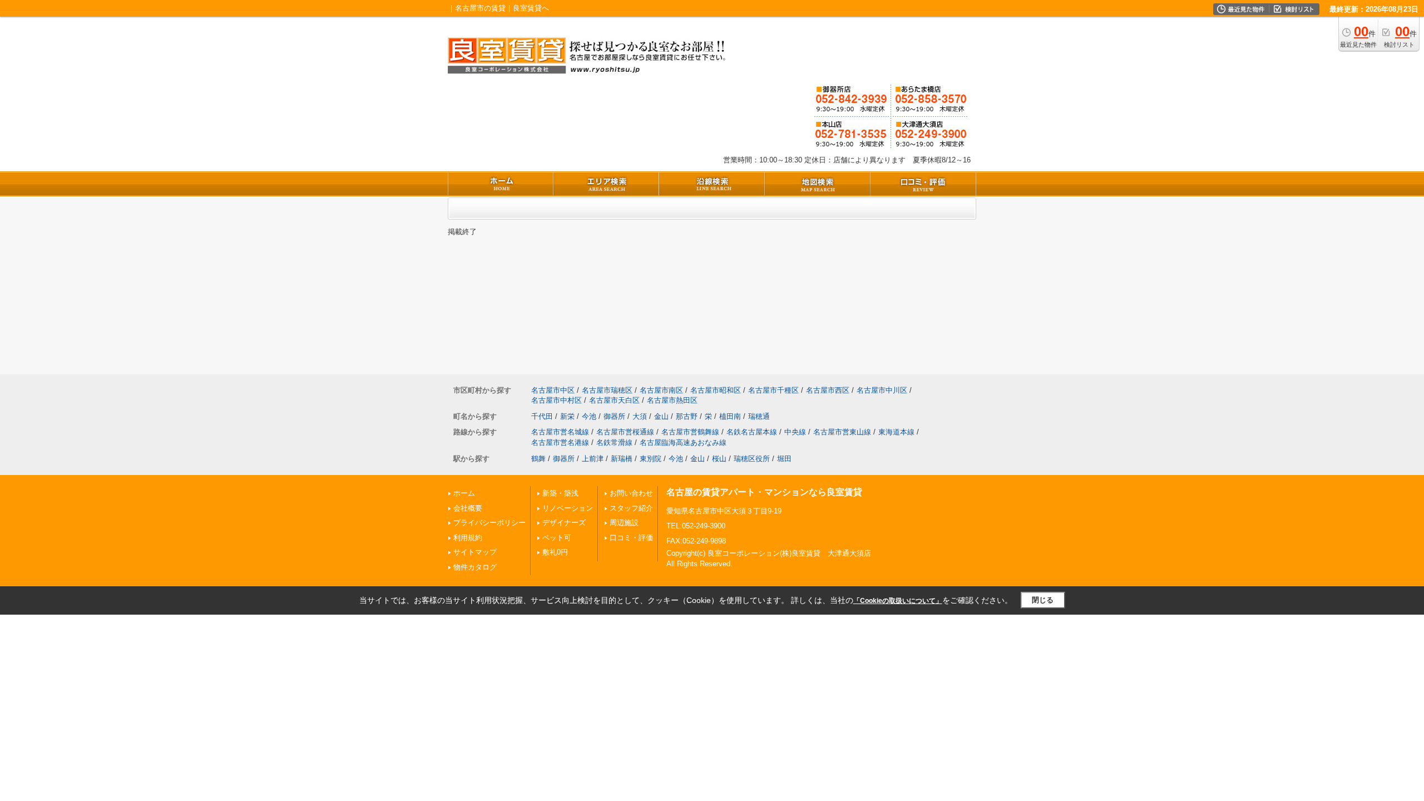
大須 (639, 416)
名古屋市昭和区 (715, 390)
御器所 (614, 416)
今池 (589, 416)
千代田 (542, 416)
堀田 (784, 458)
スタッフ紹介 (631, 508)
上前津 (593, 458)
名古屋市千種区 (773, 390)
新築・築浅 (560, 493)
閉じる (1043, 600)
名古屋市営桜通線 (625, 432)
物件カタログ (475, 567)
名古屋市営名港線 (560, 442)
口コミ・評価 (631, 537)
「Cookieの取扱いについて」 (897, 601)
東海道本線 (896, 432)
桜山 (719, 458)
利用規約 (467, 537)
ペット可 (556, 537)
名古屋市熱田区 (672, 400)
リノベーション (567, 508)
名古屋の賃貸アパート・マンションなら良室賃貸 (764, 492)
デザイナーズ (564, 522)
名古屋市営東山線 (842, 432)
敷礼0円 (555, 552)
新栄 (567, 416)
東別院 (650, 458)
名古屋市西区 (827, 390)
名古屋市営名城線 (560, 432)
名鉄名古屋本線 (751, 432)
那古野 (687, 416)
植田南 (730, 416)
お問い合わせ (631, 493)
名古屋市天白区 (614, 400)
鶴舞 (538, 458)
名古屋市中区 (553, 390)
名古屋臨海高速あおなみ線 (683, 442)
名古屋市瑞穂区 (607, 390)
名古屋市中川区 (882, 390)
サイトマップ (475, 552)
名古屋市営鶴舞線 (690, 432)
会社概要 (467, 508)
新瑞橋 (621, 458)
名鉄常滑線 (614, 442)
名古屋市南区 (661, 390)
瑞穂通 (759, 416)
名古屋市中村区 (556, 400)
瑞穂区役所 (752, 458)
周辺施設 (624, 522)
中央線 (795, 432)
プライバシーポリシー (489, 522)
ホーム (464, 493)
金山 (661, 416)
